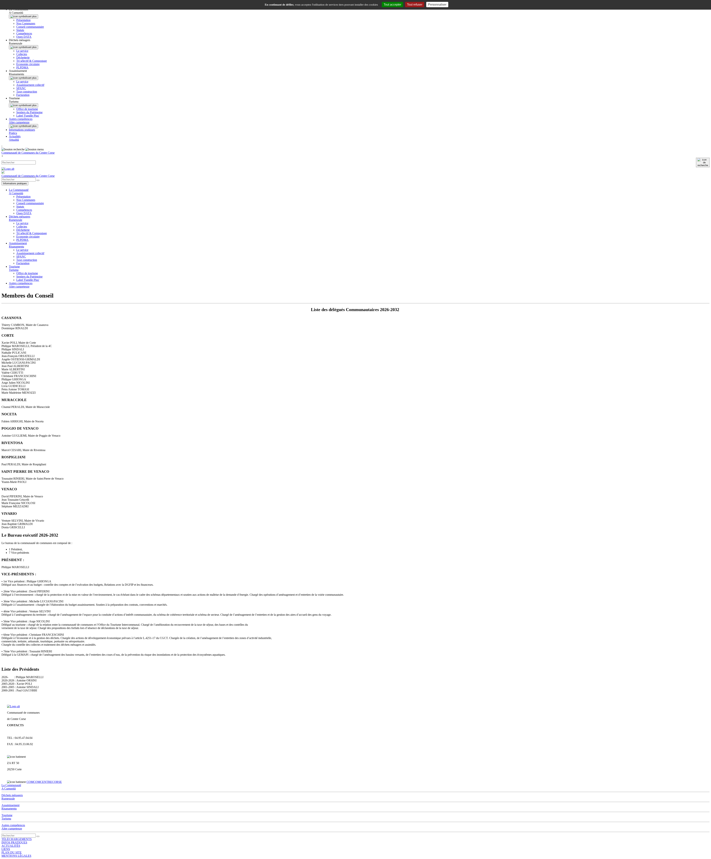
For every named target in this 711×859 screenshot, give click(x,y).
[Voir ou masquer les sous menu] (23, 16)
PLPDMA (22, 67)
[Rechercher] (703, 162)
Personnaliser (437, 4)
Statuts (20, 30)
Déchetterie (23, 57)
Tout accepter (392, 4)
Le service (22, 50)
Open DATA (23, 36)
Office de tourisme (27, 109)
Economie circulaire (28, 64)
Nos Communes (25, 23)
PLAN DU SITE (11, 852)
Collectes (21, 54)
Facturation (22, 94)
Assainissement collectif (30, 84)
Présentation (23, 20)
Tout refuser (414, 4)
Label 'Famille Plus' (27, 115)
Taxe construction (26, 91)
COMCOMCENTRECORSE (44, 781)
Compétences (24, 33)
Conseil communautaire (30, 26)
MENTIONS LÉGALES (16, 855)
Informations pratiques (15, 183)
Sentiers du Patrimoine (29, 112)
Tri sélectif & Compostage (31, 60)
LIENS (5, 849)
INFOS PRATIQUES (14, 842)
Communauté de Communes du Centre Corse (28, 152)
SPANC (21, 88)
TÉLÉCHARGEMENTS (16, 839)
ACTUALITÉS (10, 845)
